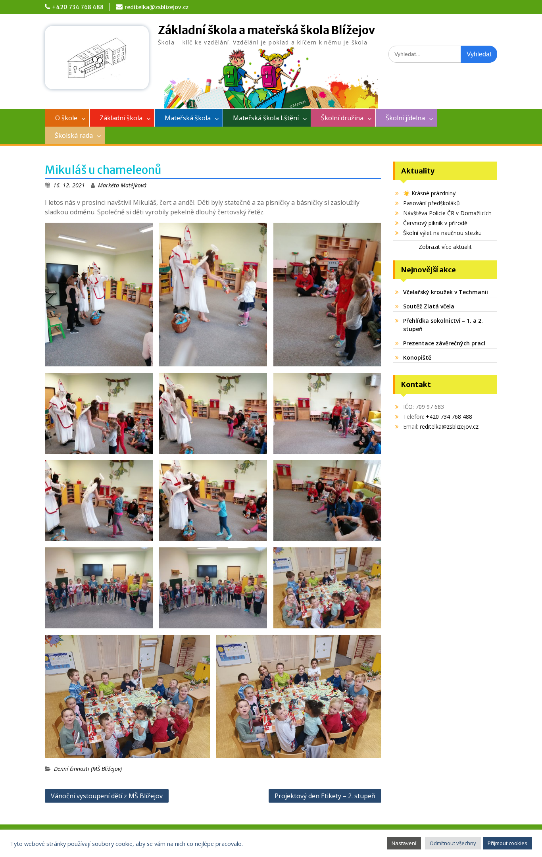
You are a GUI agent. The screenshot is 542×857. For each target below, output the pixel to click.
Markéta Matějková (122, 185)
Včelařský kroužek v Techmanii (445, 292)
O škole (66, 118)
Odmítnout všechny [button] (453, 843)
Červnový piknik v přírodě (435, 223)
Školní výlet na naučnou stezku (442, 233)
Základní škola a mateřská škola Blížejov (266, 30)
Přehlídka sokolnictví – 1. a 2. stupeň (443, 325)
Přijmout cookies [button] (507, 843)
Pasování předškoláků (431, 203)
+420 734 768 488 (78, 7)
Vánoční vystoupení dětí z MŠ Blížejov (107, 796)
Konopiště (417, 357)
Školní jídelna (405, 118)
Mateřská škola (188, 118)
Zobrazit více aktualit (445, 246)
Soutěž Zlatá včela (428, 306)
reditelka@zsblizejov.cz (156, 7)
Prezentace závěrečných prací (444, 343)
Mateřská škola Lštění (266, 118)
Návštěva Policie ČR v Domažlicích (447, 213)
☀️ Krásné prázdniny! (430, 193)
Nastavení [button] (404, 843)
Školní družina (342, 118)
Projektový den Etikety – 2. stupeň (325, 796)
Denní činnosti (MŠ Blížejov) (88, 768)
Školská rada (74, 135)
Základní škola (121, 118)
